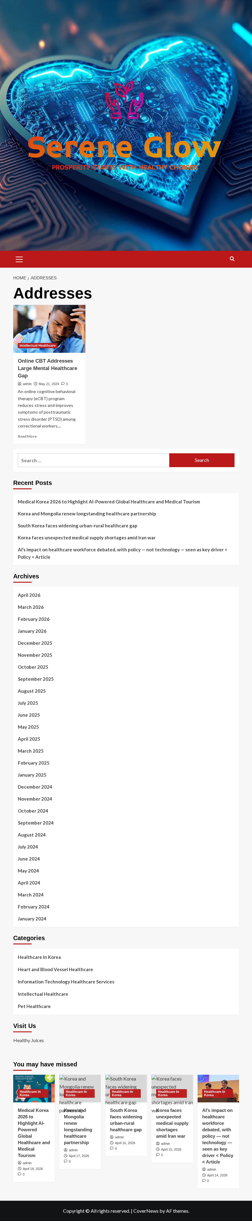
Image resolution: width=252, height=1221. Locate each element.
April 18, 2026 (33, 1169)
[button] (19, 258)
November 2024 (35, 799)
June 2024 (29, 858)
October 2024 (33, 810)
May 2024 (28, 870)
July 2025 (28, 703)
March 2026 (31, 607)
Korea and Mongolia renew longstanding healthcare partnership (87, 513)
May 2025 (28, 727)
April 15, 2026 (171, 1149)
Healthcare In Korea (39, 957)
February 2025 (33, 763)
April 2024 (29, 882)
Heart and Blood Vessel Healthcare (55, 969)
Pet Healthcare (34, 1006)
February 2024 (33, 906)
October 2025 (33, 667)
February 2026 (33, 619)
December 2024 (35, 787)
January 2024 (32, 918)
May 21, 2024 (49, 384)
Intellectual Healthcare (38, 345)
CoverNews (146, 1211)
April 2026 (29, 595)
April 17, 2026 (79, 1156)
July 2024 (28, 846)
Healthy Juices (28, 1040)
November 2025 (35, 655)
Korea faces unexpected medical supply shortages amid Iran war (87, 537)
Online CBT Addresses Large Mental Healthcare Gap (47, 368)
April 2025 (29, 739)
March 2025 (31, 751)
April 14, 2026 (217, 1175)
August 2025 (32, 691)
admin (27, 384)
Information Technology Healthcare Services (66, 981)
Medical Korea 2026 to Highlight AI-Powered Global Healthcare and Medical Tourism (109, 501)
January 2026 (32, 631)
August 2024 (32, 834)
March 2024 (31, 894)
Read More (27, 436)
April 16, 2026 (125, 1143)
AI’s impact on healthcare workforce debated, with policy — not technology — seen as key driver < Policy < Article (122, 553)
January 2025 (32, 775)
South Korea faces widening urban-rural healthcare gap (77, 525)
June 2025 (29, 715)
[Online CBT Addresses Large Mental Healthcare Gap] (49, 329)
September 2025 (36, 679)
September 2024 (36, 822)
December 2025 (35, 643)
